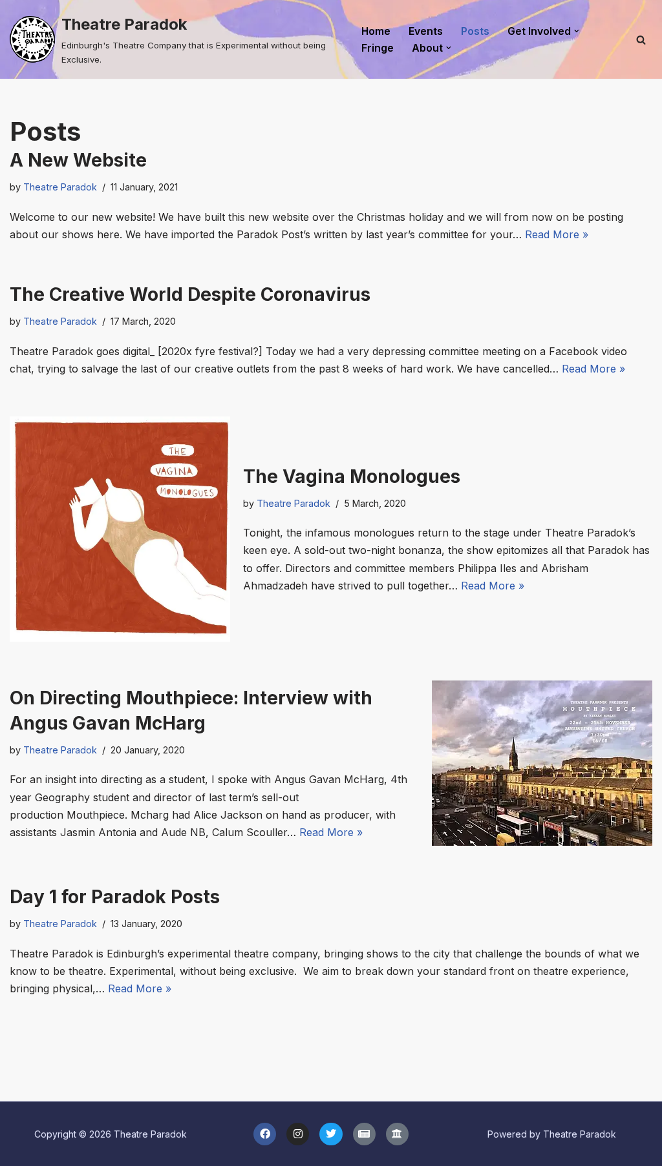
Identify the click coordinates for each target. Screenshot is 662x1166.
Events (426, 31)
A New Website (78, 160)
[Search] (641, 40)
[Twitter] (330, 1134)
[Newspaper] (364, 1134)
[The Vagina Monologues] (120, 529)
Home (375, 31)
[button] (576, 31)
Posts (475, 31)
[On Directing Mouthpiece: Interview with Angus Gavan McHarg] (542, 763)
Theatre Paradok (60, 186)
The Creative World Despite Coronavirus (190, 294)
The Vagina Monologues (351, 476)
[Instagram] (297, 1134)
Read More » (556, 234)
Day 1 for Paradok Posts (115, 897)
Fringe (377, 48)
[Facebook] (264, 1134)
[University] (397, 1134)
